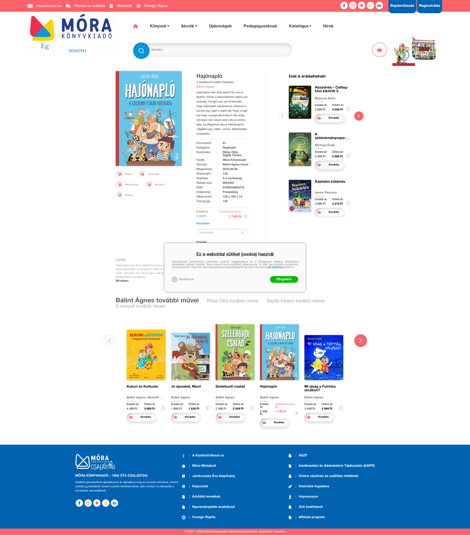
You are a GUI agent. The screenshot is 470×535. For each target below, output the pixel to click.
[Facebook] (344, 5)
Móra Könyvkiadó (234, 160)
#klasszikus (132, 185)
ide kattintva (275, 267)
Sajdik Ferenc (232, 155)
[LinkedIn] (379, 5)
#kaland (159, 185)
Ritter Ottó (230, 152)
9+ (224, 143)
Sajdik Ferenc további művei (296, 301)
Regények (229, 148)
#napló (129, 195)
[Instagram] (353, 5)
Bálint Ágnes (205, 87)
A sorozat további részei (140, 306)
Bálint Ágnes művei (235, 164)
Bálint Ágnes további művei (157, 301)
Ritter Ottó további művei (232, 301)
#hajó (128, 174)
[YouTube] (361, 5)
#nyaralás (153, 174)
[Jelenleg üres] (380, 49)
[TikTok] (370, 5)
